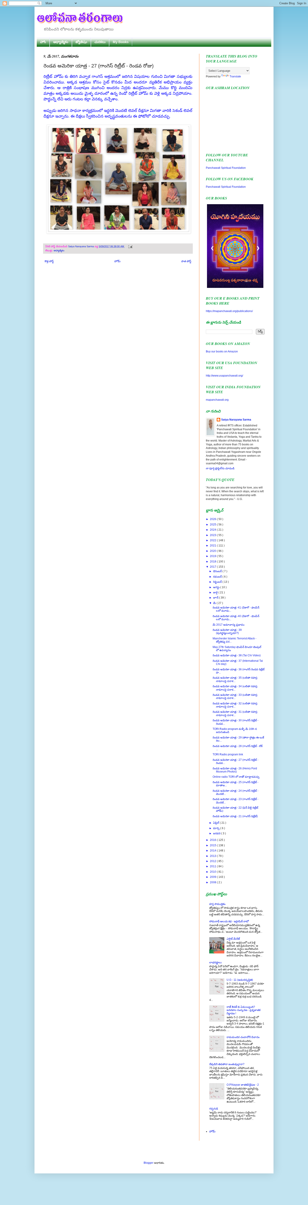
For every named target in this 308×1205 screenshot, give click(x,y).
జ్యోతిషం (81, 42)
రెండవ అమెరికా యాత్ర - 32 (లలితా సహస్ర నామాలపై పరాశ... (235, 705)
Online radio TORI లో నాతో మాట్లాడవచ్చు (236, 776)
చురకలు (100, 42)
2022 (213, 540)
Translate (235, 76)
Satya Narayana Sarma (81, 246)
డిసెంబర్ (218, 571)
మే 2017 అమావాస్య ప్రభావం (228, 624)
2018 (213, 561)
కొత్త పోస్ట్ (49, 261)
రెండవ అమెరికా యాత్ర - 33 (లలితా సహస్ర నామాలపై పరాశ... (235, 696)
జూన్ (216, 597)
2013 (213, 856)
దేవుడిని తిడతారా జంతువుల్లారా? (226, 1064)
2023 (213, 535)
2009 (213, 877)
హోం (43, 42)
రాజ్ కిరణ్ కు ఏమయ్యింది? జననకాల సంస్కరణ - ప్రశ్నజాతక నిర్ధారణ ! (243, 1010)
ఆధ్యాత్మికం (60, 42)
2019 (213, 556)
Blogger (148, 1162)
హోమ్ (117, 261)
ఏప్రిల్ (216, 822)
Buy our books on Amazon (222, 351)
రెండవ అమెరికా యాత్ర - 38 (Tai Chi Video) (237, 655)
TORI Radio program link (228, 754)
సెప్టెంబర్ (218, 581)
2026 (213, 519)
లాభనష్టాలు (215, 962)
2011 (213, 866)
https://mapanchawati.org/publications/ (229, 311)
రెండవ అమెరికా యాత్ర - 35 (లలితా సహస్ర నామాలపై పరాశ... (235, 679)
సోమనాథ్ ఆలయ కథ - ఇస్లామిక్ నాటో (229, 921)
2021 (213, 545)
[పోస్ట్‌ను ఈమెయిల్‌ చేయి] (129, 246)
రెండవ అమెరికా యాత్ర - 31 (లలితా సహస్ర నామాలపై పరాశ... (235, 713)
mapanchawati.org (217, 399)
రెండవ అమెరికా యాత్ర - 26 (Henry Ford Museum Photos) (235, 770)
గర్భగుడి (213, 1108)
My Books (121, 42)
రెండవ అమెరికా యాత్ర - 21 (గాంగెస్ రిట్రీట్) (235, 816)
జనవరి (217, 833)
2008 (213, 882)
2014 (213, 850)
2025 (213, 524)
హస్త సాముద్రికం (217, 904)
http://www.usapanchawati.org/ (224, 375)
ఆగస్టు (216, 587)
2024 (213, 529)
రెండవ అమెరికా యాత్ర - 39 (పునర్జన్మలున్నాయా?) (227, 631)
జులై (215, 592)
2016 (213, 840)
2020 (213, 551)
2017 (213, 566)
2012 (213, 861)
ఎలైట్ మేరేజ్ (233, 938)
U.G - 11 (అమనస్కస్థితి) (240, 979)
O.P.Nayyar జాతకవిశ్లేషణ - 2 (243, 1084)
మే (215, 603)
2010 (213, 871)
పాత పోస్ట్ (186, 261)
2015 (213, 845)
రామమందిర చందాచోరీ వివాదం (243, 1037)
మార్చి (216, 828)
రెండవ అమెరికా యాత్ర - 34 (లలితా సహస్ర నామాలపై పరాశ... (235, 688)
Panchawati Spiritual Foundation (226, 167)
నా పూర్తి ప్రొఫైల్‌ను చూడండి (220, 468)
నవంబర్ (218, 576)
